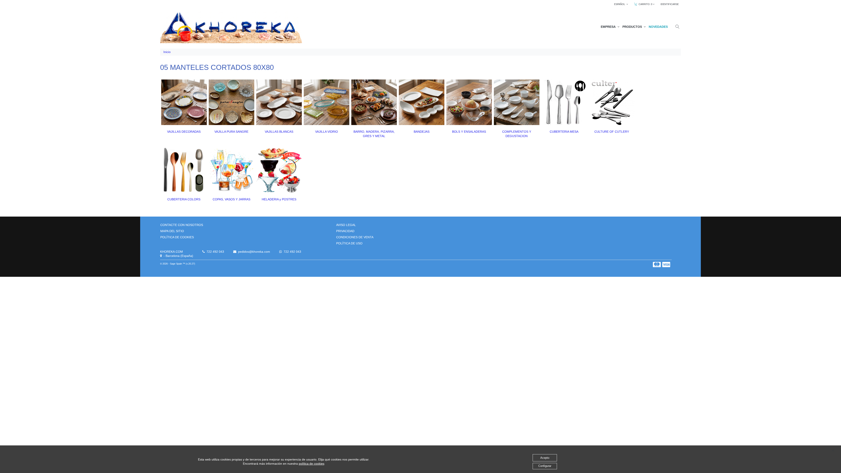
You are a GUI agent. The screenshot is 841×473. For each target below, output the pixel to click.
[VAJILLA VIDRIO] (326, 102)
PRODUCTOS (633, 26)
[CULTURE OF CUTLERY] (611, 102)
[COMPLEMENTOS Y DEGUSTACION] (516, 102)
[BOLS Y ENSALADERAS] (469, 102)
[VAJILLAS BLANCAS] (279, 102)
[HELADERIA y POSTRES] (279, 170)
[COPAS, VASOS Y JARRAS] (231, 170)
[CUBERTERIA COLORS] (184, 170)
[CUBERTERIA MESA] (564, 102)
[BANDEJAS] (421, 102)
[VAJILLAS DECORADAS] (184, 102)
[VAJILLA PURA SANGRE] (231, 102)
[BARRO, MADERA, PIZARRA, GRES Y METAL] (374, 102)
